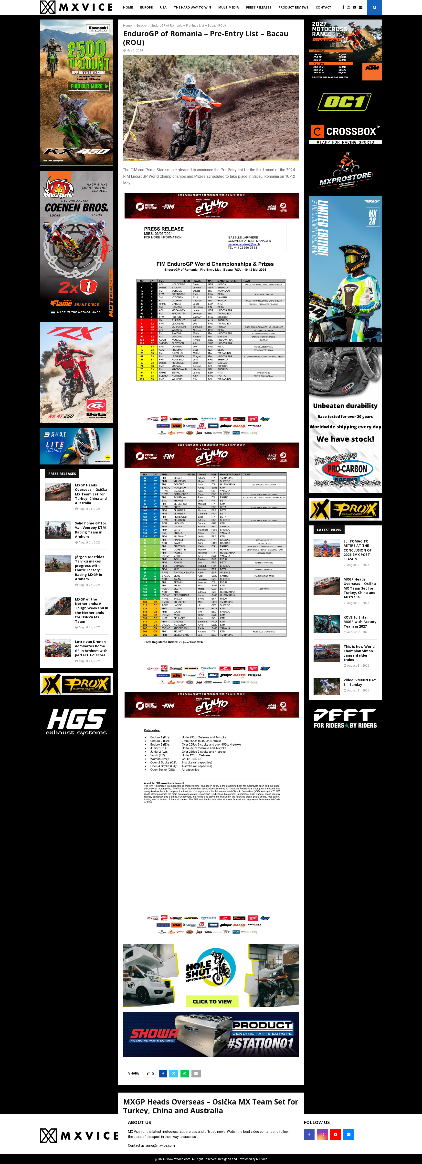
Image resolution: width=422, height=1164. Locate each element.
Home (128, 7)
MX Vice (261, 1159)
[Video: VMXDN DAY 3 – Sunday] (327, 686)
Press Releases (258, 7)
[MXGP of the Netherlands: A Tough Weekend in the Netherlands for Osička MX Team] (58, 606)
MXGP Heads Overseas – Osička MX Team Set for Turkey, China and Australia (91, 494)
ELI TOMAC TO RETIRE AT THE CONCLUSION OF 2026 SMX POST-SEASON (357, 550)
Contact (323, 7)
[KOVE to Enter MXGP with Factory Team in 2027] (327, 624)
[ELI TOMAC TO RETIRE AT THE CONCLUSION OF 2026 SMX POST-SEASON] (327, 548)
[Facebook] (344, 7)
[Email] (362, 7)
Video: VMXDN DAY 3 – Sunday (360, 682)
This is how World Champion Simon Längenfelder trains (359, 653)
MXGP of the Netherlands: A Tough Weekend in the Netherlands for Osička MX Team (91, 610)
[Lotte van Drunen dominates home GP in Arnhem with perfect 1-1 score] (58, 648)
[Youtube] (356, 7)
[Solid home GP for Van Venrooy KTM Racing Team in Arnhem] (58, 530)
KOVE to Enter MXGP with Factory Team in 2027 (360, 621)
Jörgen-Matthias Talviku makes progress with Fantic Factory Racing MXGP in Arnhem (89, 567)
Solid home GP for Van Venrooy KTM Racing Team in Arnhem (90, 530)
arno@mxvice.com (160, 1145)
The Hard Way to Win (192, 7)
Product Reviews (293, 7)
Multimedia (228, 7)
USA (163, 7)
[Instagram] (350, 7)
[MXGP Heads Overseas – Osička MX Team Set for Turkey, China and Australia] (58, 492)
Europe (146, 7)
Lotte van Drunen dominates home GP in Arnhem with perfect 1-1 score (91, 648)
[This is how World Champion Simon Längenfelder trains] (327, 653)
